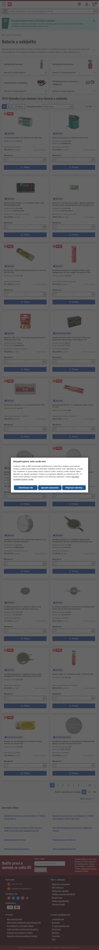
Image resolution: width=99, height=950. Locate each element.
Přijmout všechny (74, 487)
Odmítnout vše (25, 487)
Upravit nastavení (50, 487)
